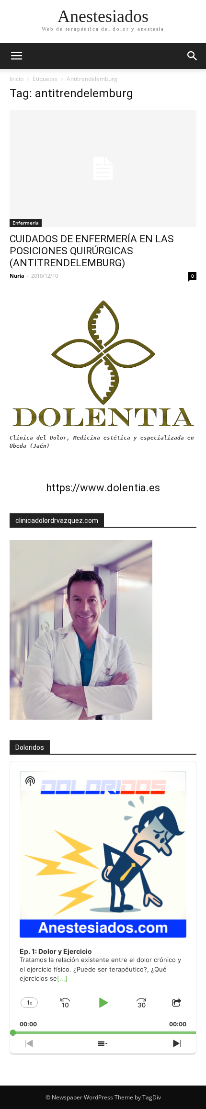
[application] (103, 897)
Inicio (16, 79)
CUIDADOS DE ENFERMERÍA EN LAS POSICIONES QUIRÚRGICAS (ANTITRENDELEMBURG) (92, 251)
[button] (192, 56)
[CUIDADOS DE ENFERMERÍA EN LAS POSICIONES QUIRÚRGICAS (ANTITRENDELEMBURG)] (103, 168)
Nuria (17, 275)
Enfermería (25, 222)
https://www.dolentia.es (103, 488)
